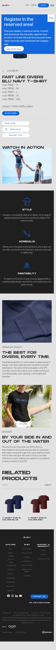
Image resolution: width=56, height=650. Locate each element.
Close (51, 18)
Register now (14, 49)
